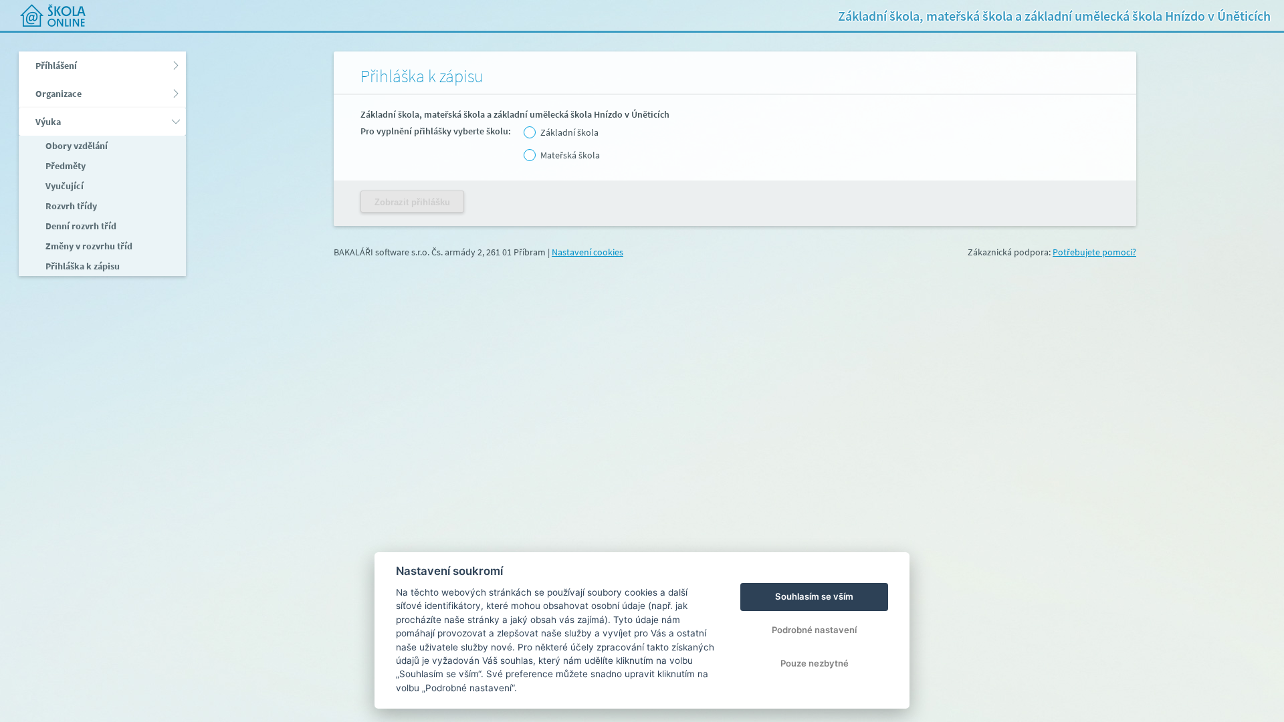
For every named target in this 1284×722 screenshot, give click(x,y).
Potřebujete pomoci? (1094, 252)
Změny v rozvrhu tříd (87, 246)
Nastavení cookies (587, 252)
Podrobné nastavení (814, 629)
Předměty (64, 166)
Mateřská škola (570, 155)
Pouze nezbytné (814, 663)
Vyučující (63, 186)
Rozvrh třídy (70, 206)
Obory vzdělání (75, 146)
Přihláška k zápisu (81, 266)
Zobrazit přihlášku (412, 202)
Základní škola (569, 132)
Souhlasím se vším (814, 596)
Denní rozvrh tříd (79, 226)
